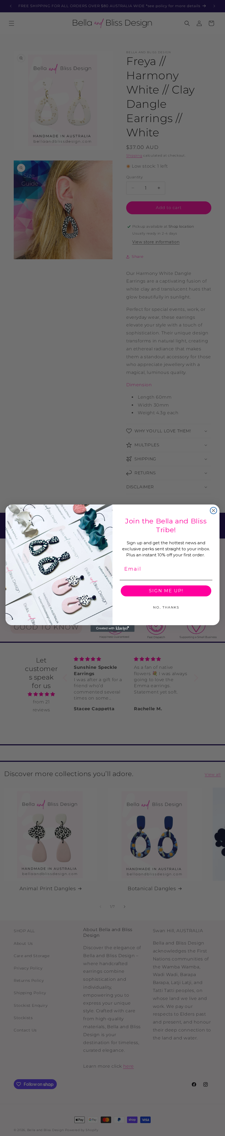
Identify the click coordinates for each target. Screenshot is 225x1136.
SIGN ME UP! (166, 590)
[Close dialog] (213, 510)
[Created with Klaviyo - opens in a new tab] (112, 628)
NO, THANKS (166, 607)
